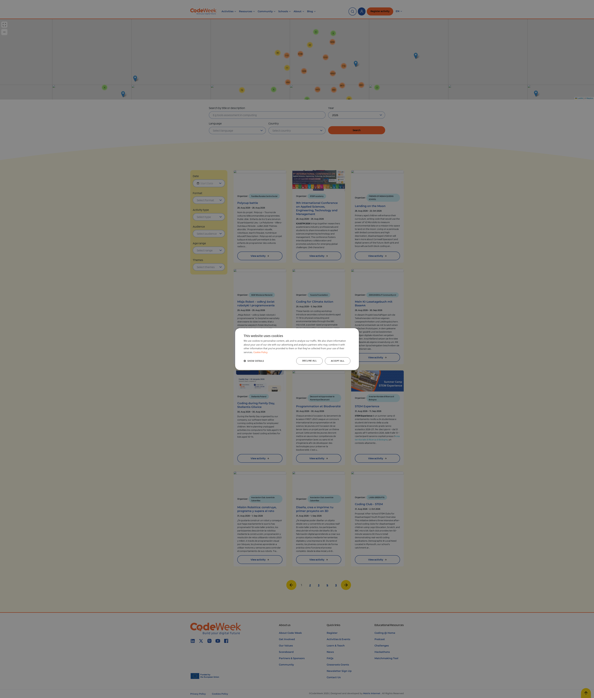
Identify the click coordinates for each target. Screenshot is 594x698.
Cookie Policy (260, 352)
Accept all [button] (337, 360)
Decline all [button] (309, 360)
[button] (254, 361)
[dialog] (297, 349)
